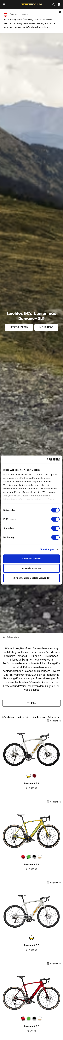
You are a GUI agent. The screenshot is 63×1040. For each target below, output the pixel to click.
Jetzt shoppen (19, 327)
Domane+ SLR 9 (31, 783)
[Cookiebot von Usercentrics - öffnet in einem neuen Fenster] (47, 460)
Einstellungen (47, 549)
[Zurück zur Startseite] (3, 637)
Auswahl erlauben (31, 568)
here (49, 27)
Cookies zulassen (31, 558)
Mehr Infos (46, 327)
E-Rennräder (13, 637)
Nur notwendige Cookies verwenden (31, 578)
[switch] (55, 519)
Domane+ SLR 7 (31, 945)
